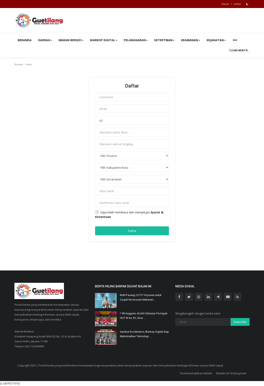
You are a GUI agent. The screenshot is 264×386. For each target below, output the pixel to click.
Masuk (225, 4)
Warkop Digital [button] (102, 40)
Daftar (237, 4)
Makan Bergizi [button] (70, 40)
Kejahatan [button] (215, 40)
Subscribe (240, 322)
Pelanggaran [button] (135, 40)
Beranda (25, 40)
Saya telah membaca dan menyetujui (129, 214)
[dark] (247, 4)
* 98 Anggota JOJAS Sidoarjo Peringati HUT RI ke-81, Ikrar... (143, 315)
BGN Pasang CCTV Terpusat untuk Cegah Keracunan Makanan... (140, 297)
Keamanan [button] (189, 40)
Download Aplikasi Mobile (196, 373)
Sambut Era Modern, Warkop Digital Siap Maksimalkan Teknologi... (144, 334)
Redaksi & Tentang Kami (231, 373)
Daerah (44, 40)
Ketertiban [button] (163, 40)
